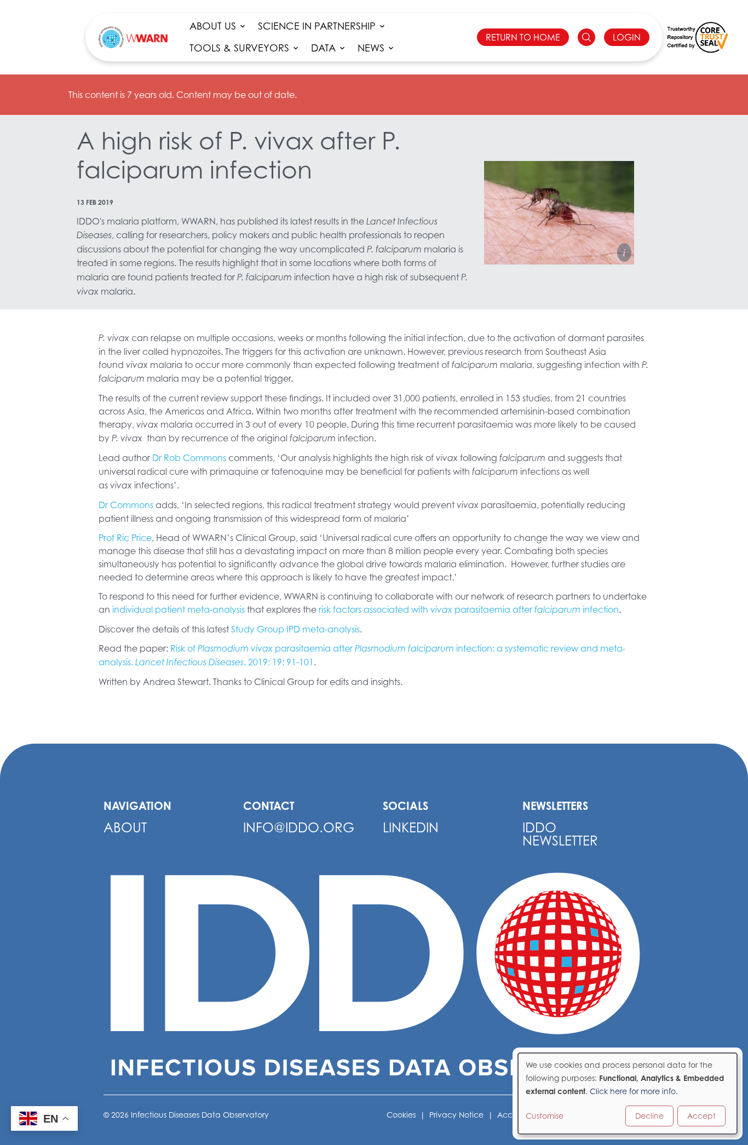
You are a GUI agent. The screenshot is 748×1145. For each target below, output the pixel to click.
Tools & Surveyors (239, 48)
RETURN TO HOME (523, 37)
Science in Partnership (317, 26)
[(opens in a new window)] (697, 37)
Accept (701, 1115)
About (125, 828)
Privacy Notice (456, 1114)
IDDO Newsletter (560, 834)
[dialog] (627, 1093)
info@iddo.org (298, 828)
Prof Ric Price (125, 537)
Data (323, 48)
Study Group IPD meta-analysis (295, 629)
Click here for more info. (634, 1091)
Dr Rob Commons (189, 457)
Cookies (401, 1114)
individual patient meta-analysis (178, 609)
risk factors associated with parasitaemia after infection (469, 609)
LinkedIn (411, 828)
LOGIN (627, 37)
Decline (649, 1115)
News (371, 48)
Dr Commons (126, 504)
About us (212, 26)
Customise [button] (544, 1115)
